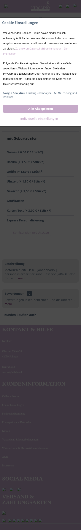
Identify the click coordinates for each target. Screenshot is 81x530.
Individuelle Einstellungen (39, 119)
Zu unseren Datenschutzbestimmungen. (38, 48)
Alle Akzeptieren (40, 109)
